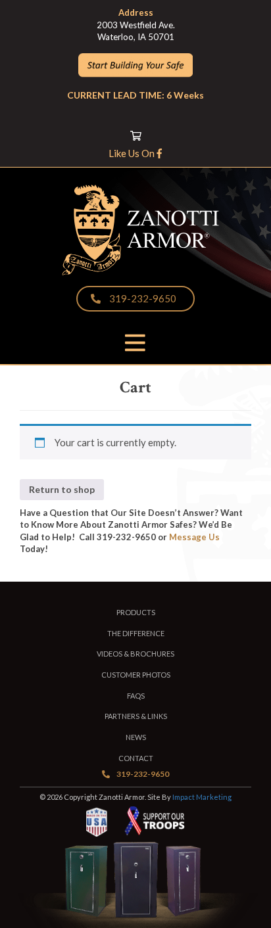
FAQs (136, 695)
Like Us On (133, 153)
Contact (135, 758)
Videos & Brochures (135, 653)
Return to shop (62, 489)
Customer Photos (135, 674)
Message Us (194, 537)
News (136, 737)
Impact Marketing (202, 797)
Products (135, 612)
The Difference (135, 633)
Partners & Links (136, 716)
